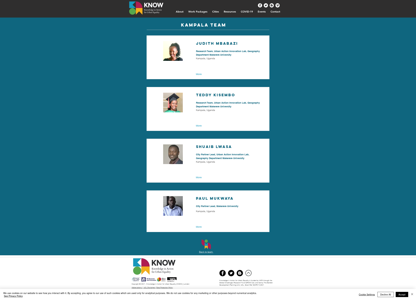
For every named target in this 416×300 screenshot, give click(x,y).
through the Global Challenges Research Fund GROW (245, 281)
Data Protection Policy (164, 288)
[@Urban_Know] (266, 5)
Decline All (385, 294)
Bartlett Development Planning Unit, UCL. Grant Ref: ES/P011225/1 (246, 284)
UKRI (261, 280)
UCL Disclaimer (149, 288)
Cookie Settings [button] (367, 294)
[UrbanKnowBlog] (240, 273)
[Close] (412, 294)
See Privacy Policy (13, 296)
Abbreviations (137, 288)
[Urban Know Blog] (272, 5)
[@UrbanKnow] (260, 5)
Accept (401, 294)
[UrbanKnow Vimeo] (277, 5)
